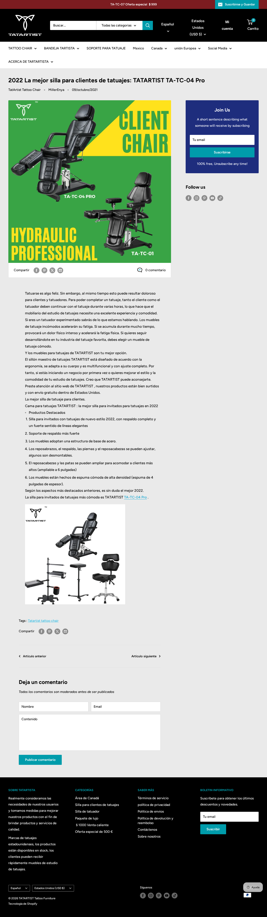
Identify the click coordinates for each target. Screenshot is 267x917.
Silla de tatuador (87, 811)
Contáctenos (147, 830)
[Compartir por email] (60, 270)
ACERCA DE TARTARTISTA (28, 62)
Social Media (217, 48)
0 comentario (155, 270)
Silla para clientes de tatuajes (97, 805)
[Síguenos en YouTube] (212, 198)
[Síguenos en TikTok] (220, 198)
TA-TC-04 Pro (135, 497)
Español (16, 888)
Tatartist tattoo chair (43, 621)
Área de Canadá (87, 798)
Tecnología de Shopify (22, 904)
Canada (156, 48)
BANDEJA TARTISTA (59, 48)
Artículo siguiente (143, 656)
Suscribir (213, 829)
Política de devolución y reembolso (155, 820)
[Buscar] (147, 25)
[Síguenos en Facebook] (188, 198)
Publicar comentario (40, 760)
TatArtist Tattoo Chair (24, 90)
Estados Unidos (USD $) (49, 888)
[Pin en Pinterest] (44, 270)
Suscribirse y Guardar (240, 4)
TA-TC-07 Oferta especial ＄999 (133, 4)
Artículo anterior (34, 656)
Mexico (138, 48)
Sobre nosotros (149, 836)
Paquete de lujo (86, 818)
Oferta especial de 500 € (94, 832)
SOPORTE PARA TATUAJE (106, 48)
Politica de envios (151, 811)
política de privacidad (154, 805)
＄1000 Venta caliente (92, 825)
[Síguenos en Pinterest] (204, 198)
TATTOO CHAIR (20, 48)
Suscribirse (222, 152)
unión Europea (185, 48)
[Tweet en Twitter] (52, 270)
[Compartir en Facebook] (36, 270)
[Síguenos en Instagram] (196, 198)
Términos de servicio (153, 798)
